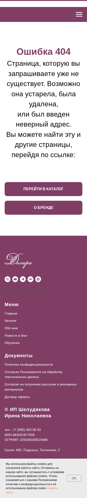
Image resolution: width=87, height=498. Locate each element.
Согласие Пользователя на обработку (33, 372)
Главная (11, 313)
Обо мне (11, 328)
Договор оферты (17, 397)
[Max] (38, 279)
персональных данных (22, 377)
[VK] (30, 279)
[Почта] (15, 279)
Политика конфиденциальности (29, 364)
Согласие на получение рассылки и (32, 384)
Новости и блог (16, 335)
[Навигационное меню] (79, 14)
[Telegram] (23, 279)
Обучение (12, 343)
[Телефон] (7, 279)
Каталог (10, 320)
